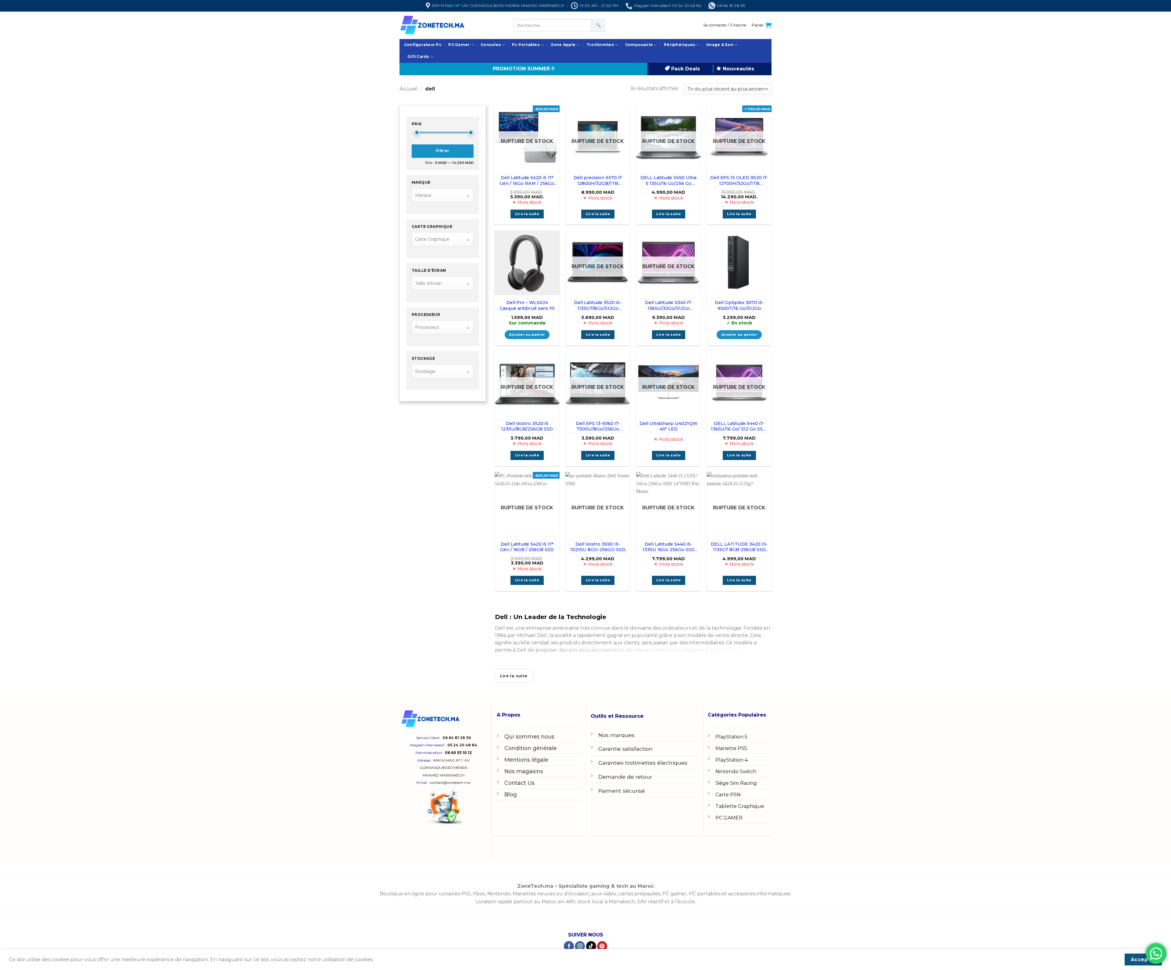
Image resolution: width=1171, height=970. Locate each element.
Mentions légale (526, 759)
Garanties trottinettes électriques (642, 762)
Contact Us (519, 783)
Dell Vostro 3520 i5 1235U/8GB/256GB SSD (527, 426)
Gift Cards (418, 56)
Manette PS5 (731, 748)
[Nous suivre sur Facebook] (569, 946)
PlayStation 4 (731, 760)
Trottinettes (600, 44)
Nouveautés (737, 69)
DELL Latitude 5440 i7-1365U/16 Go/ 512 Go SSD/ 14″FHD (739, 426)
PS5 (466, 894)
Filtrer (442, 151)
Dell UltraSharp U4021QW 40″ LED (668, 426)
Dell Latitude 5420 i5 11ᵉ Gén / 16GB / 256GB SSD (527, 547)
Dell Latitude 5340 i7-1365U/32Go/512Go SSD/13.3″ (668, 305)
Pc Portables (526, 44)
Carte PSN (728, 795)
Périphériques (679, 44)
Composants (639, 44)
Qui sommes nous (529, 736)
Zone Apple (563, 44)
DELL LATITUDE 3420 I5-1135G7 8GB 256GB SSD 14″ (739, 547)
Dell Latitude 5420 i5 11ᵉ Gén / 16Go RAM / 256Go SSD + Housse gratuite (527, 180)
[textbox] (439, 195)
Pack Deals (685, 69)
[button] (724, 25)
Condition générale (530, 748)
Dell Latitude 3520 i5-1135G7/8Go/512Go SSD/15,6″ (597, 305)
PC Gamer (459, 44)
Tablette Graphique (739, 806)
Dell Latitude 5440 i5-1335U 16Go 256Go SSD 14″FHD (669, 547)
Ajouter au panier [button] (527, 334)
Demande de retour (625, 777)
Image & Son (719, 44)
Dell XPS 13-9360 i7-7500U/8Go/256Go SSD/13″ (598, 426)
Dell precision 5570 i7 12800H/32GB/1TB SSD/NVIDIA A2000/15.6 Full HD (598, 180)
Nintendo (498, 894)
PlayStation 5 (731, 737)
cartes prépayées (638, 894)
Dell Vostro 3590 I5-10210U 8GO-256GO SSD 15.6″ (597, 547)
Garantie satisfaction (625, 748)
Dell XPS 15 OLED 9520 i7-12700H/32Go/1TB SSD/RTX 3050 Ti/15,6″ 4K (739, 180)
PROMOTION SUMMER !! (523, 69)
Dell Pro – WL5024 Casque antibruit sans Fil (527, 305)
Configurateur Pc (423, 44)
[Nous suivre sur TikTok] (591, 946)
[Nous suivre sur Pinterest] (602, 946)
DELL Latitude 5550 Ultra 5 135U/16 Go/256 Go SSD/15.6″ (668, 180)
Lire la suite (527, 214)
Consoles (491, 44)
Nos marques (616, 735)
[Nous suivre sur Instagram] (580, 946)
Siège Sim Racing (736, 783)
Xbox (479, 894)
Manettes (524, 894)
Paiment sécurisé (621, 791)
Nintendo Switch (735, 771)
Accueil (408, 89)
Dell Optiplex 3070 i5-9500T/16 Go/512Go (739, 305)
